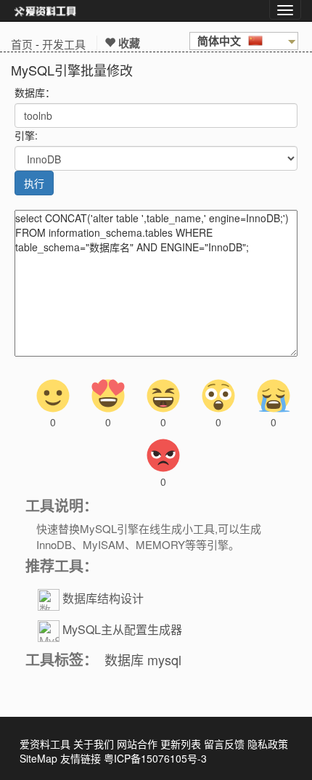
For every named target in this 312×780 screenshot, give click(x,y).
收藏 (127, 43)
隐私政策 (267, 743)
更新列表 (180, 743)
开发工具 (64, 44)
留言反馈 (224, 743)
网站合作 (137, 743)
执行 (34, 183)
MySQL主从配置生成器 (122, 629)
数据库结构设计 (103, 598)
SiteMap (38, 758)
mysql (164, 659)
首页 (22, 44)
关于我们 (93, 743)
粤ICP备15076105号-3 (155, 758)
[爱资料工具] (45, 11)
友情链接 (80, 758)
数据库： (35, 92)
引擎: (26, 135)
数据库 (124, 659)
